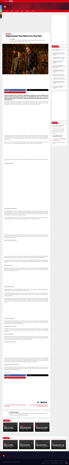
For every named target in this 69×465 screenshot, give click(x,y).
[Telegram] (1, 12)
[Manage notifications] (67, 463)
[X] (1, 17)
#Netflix (35, 40)
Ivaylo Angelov (12, 39)
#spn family (11, 41)
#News (38, 40)
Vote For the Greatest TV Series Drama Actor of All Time (42, 428)
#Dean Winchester (18, 40)
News (5, 443)
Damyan (11, 447)
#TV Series (27, 41)
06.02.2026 (6, 447)
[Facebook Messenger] (1, 8)
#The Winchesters (21, 41)
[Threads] (1, 15)
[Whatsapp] (1, 10)
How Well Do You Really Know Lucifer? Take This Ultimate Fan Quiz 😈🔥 (59, 66)
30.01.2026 (55, 447)
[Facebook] (1, 6)
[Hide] (0, 19)
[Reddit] (1, 14)
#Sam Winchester (42, 40)
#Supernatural (15, 41)
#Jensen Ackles (30, 40)
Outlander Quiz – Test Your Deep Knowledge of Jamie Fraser (58, 446)
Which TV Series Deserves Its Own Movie (9, 428)
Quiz (20, 443)
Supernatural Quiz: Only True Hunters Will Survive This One (42, 446)
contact (59, 135)
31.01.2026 (38, 447)
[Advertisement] (26, 23)
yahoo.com (9, 372)
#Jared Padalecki (25, 40)
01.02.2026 (22, 447)
